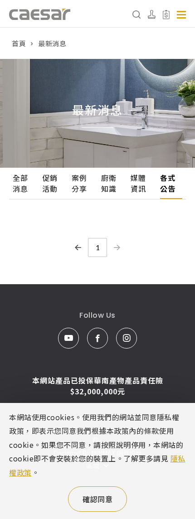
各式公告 (167, 183)
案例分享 (79, 183)
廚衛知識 (108, 183)
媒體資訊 (138, 183)
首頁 (19, 43)
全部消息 (20, 183)
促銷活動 (49, 183)
